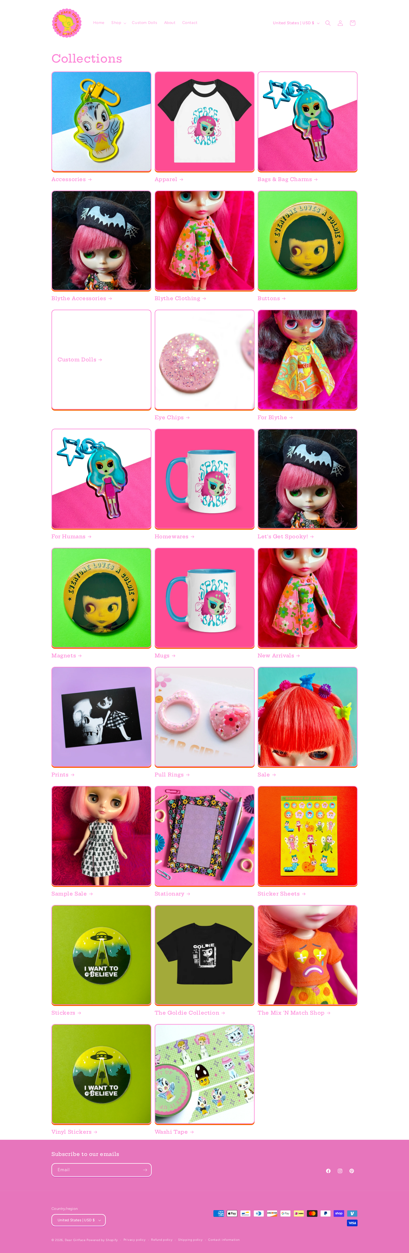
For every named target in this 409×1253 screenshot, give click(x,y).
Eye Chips (169, 417)
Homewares (172, 536)
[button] (118, 23)
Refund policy (162, 1240)
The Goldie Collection (187, 1013)
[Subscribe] (145, 1170)
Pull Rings (169, 774)
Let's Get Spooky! (283, 536)
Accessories (68, 179)
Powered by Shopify (102, 1240)
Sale (264, 774)
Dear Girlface (75, 1240)
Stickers (63, 1013)
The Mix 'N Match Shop (291, 1013)
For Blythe (272, 417)
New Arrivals (276, 655)
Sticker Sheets (279, 894)
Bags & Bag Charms (285, 179)
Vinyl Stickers (71, 1132)
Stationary (169, 894)
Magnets (63, 655)
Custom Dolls (77, 359)
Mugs (162, 655)
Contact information (224, 1240)
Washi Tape (171, 1132)
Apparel (166, 179)
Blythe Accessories (78, 298)
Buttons (269, 298)
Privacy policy (135, 1240)
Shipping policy (190, 1240)
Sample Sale (69, 894)
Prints (60, 774)
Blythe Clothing (177, 298)
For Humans (68, 536)
